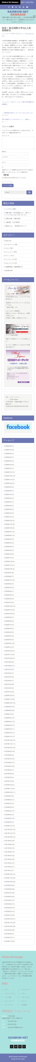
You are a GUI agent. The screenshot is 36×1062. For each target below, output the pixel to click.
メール (5, 157)
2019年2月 (8, 777)
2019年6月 (8, 762)
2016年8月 (8, 889)
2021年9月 (8, 662)
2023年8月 (8, 576)
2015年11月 (8, 922)
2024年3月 (8, 550)
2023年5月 (8, 587)
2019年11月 (8, 744)
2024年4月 (8, 546)
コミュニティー (9, 1001)
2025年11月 (8, 479)
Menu (34, 17)
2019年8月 (8, 755)
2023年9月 (8, 572)
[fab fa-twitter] (12, 7)
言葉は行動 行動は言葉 (12, 218)
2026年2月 (8, 468)
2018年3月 (8, 818)
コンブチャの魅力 (10, 209)
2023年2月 (8, 598)
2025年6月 (8, 498)
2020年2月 (8, 733)
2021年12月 (8, 651)
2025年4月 (8, 505)
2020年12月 (8, 695)
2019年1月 (8, 781)
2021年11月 (8, 654)
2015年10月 (8, 926)
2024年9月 (8, 531)
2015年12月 (8, 919)
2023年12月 (8, 561)
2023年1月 (8, 602)
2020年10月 (8, 703)
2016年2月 (8, 911)
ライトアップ (9, 259)
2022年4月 (8, 636)
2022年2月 (8, 643)
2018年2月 (8, 822)
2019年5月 (8, 766)
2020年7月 (8, 714)
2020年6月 (8, 718)
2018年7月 (8, 803)
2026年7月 (8, 450)
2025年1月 (8, 517)
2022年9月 (8, 617)
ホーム (7, 989)
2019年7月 (8, 759)
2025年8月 (8, 491)
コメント (5, 135)
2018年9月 (8, 796)
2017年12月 (8, 829)
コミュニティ (6, 33)
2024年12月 (8, 520)
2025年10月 (8, 483)
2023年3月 (8, 595)
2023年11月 (8, 565)
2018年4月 (8, 814)
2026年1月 (8, 472)
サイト (4, 162)
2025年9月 (8, 487)
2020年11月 (8, 699)
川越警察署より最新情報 (12, 267)
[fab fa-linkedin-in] (20, 7)
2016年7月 (8, 893)
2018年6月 (8, 807)
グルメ (7, 248)
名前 (4, 151)
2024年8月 (8, 535)
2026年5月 (8, 457)
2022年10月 (8, 613)
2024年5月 (8, 543)
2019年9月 (8, 751)
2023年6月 (8, 584)
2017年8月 (8, 844)
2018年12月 (8, 785)
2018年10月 (8, 792)
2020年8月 (8, 710)
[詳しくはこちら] (18, 287)
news (6, 241)
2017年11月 (8, 833)
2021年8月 (8, 666)
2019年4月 (8, 770)
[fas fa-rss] (23, 7)
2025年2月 (8, 513)
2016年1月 (8, 915)
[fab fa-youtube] (27, 7)
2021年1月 (8, 692)
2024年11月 (8, 524)
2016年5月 (8, 900)
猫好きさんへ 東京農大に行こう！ (16, 226)
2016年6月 (8, 896)
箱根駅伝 (4, 104)
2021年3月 (8, 684)
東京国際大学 (30, 102)
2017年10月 (8, 837)
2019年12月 (8, 740)
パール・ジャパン (10, 993)
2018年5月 (8, 811)
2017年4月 (8, 859)
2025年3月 (8, 509)
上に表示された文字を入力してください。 (14, 177)
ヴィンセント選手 (19, 102)
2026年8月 (8, 446)
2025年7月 (8, 494)
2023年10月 (8, 569)
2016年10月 (8, 881)
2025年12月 (8, 476)
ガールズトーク (10, 244)
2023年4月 (8, 591)
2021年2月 (8, 688)
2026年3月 (8, 464)
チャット (8, 255)
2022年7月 (8, 625)
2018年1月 (8, 826)
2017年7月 (8, 848)
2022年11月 (8, 610)
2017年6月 (8, 852)
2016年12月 (8, 874)
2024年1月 (8, 558)
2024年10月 (8, 528)
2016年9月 (8, 885)
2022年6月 (8, 628)
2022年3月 (8, 639)
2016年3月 (8, 907)
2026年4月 (8, 461)
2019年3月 (8, 773)
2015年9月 (8, 930)
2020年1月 (8, 736)
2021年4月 (8, 680)
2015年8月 (8, 934)
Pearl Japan (21, 1059)
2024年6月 (8, 539)
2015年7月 (8, 937)
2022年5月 (8, 632)
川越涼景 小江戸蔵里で (12, 222)
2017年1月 (8, 870)
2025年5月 (8, 502)
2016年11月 (8, 878)
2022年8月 (8, 621)
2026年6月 (8, 453)
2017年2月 (8, 867)
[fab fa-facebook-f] (9, 7)
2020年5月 (8, 721)
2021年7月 (8, 669)
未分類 (7, 270)
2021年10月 (8, 658)
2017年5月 (8, 855)
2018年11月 (8, 788)
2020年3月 (8, 729)
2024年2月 (8, 554)
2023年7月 (8, 580)
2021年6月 (8, 673)
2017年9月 (8, 840)
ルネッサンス (9, 263)
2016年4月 (8, 904)
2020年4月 (8, 725)
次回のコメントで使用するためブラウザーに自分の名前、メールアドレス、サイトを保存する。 (17, 171)
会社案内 (24, 1005)
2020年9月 (8, 706)
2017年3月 (8, 863)
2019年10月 (8, 747)
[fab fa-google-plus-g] (16, 7)
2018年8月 (8, 800)
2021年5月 (8, 677)
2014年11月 (8, 941)
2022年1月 (8, 647)
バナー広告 (8, 997)
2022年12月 (8, 606)
